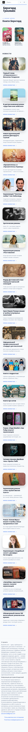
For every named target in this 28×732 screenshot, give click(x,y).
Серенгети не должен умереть (18, 43)
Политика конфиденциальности (14, 720)
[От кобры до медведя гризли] (7, 34)
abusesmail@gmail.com (8, 713)
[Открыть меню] (24, 2)
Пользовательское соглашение (14, 717)
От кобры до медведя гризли (6, 43)
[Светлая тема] (20, 2)
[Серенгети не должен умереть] (19, 34)
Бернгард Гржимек (6, 45)
